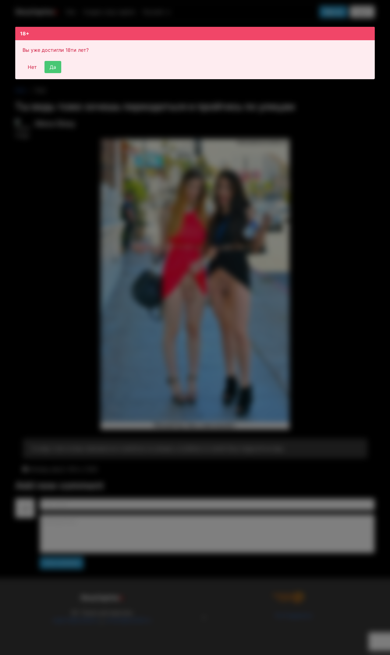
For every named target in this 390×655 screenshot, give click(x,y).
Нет (32, 67)
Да (53, 67)
